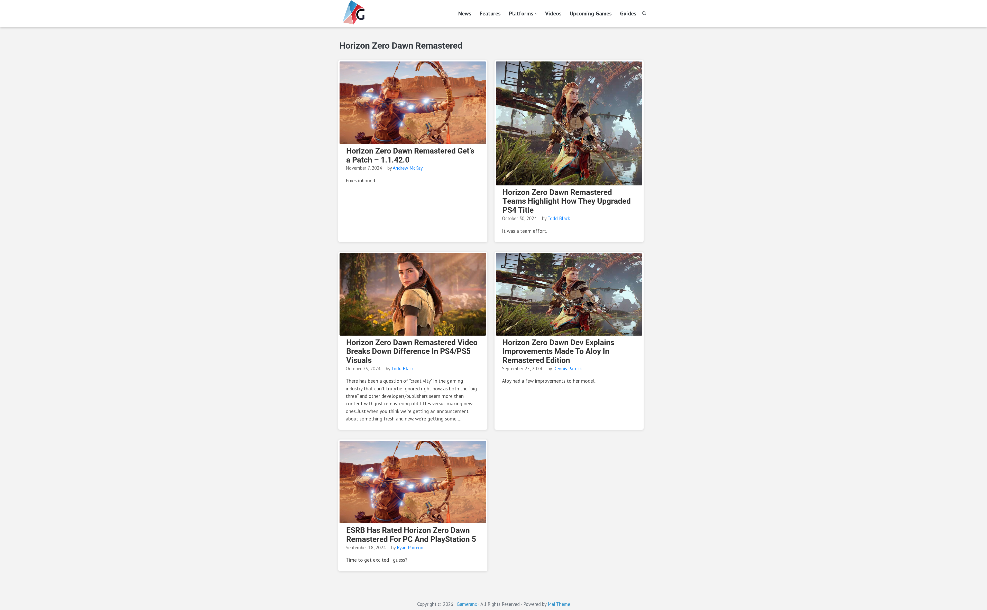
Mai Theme (559, 604)
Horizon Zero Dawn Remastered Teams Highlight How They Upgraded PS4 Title (566, 201)
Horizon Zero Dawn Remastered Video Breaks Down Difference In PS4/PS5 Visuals (412, 351)
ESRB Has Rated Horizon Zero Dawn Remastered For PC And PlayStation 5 (411, 535)
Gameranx (467, 604)
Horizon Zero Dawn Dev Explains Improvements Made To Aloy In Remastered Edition (558, 351)
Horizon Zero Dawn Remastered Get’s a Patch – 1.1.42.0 (410, 155)
